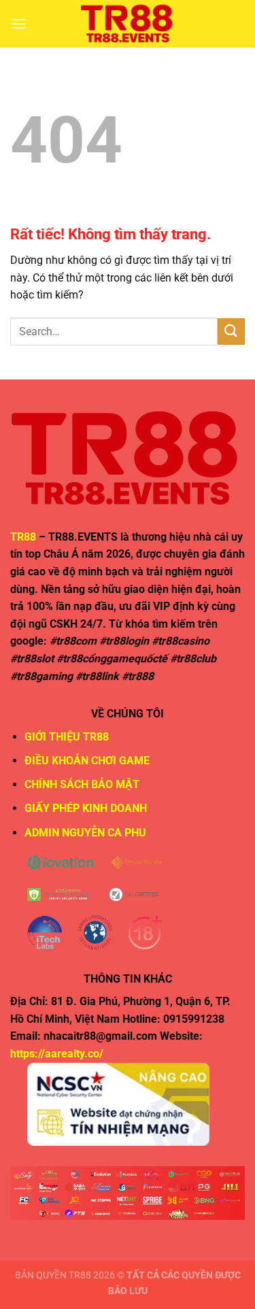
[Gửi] (231, 331)
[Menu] (18, 23)
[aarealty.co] (128, 24)
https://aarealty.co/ (56, 1053)
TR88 (23, 536)
